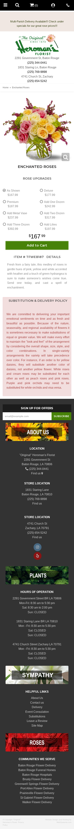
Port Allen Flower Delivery (37, 788)
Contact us (37, 702)
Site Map (37, 725)
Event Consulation (37, 711)
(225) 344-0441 (37, 62)
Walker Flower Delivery (37, 802)
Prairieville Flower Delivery (37, 793)
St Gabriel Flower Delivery (37, 797)
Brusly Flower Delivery (37, 779)
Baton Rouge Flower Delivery (37, 765)
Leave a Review (37, 720)
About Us (37, 697)
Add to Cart (37, 245)
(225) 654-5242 (37, 81)
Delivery (37, 707)
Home (6, 87)
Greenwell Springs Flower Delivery (37, 783)
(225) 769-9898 (37, 71)
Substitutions (37, 716)
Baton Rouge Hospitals (37, 774)
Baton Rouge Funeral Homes (37, 770)
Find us (36, 473)
